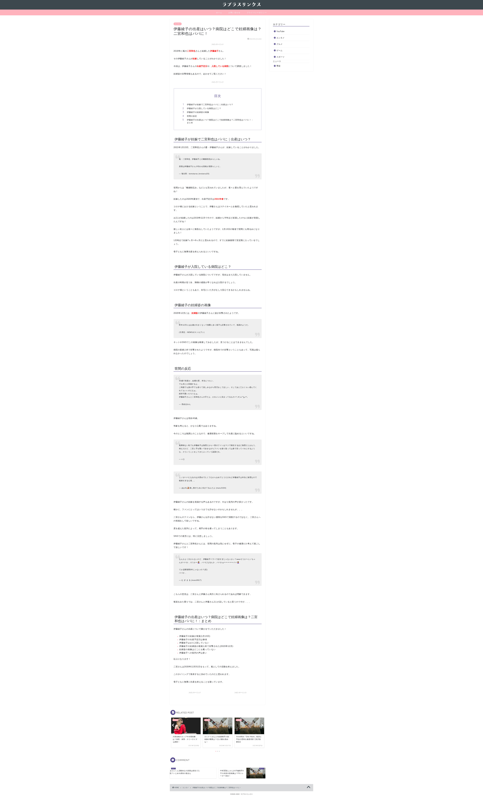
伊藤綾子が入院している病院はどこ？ (204, 108)
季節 (278, 66)
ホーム (219, 12)
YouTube (280, 31)
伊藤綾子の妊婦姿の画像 (198, 112)
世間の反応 (192, 116)
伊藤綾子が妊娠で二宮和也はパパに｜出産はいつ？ (210, 104)
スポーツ (280, 57)
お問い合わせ (234, 12)
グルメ (279, 44)
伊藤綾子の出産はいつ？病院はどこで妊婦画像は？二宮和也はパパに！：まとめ (220, 121)
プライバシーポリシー (257, 12)
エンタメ (177, 24)
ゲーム (279, 50)
